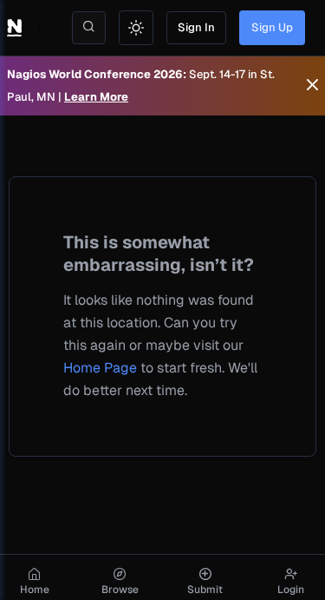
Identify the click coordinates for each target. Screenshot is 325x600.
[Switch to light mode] (136, 27)
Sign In (196, 27)
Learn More (96, 96)
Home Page (100, 368)
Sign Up (272, 27)
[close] (312, 86)
